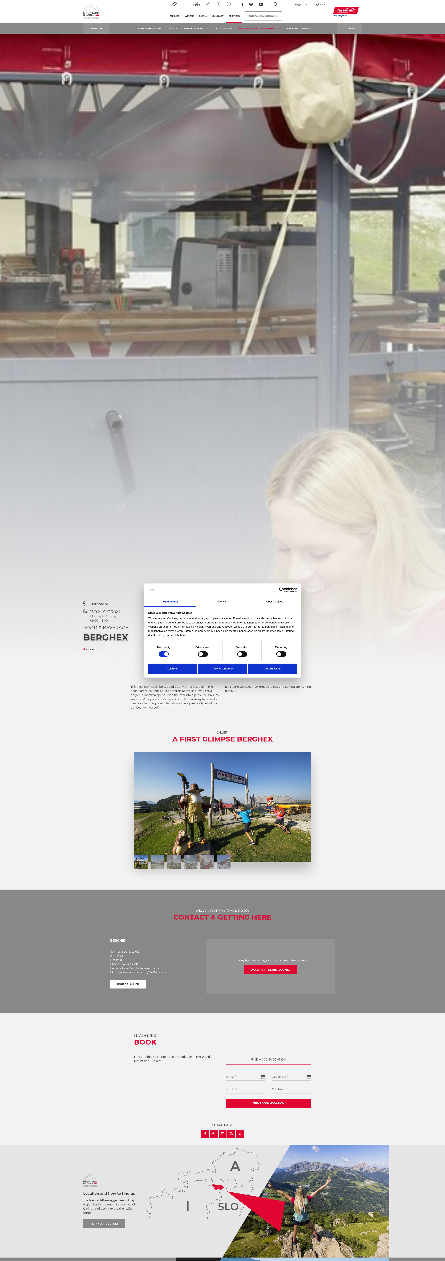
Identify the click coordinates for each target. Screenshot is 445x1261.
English (317, 4)
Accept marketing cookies (270, 969)
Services (235, 16)
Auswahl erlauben (222, 668)
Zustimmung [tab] (170, 601)
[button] (205, 1134)
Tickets (349, 28)
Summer (175, 16)
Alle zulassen (272, 668)
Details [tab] (222, 601)
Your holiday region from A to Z (259, 28)
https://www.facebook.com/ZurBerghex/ (138, 972)
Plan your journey (104, 1223)
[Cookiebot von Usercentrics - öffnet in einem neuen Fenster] (281, 590)
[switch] (203, 654)
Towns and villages (298, 28)
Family (203, 16)
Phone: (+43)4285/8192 (125, 964)
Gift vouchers (223, 28)
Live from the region (148, 28)
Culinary (218, 16)
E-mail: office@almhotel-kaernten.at (135, 968)
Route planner (128, 984)
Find (263, 16)
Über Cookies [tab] (274, 601)
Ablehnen (172, 668)
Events (172, 28)
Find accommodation (268, 1103)
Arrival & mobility (195, 28)
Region (299, 4)
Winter (189, 16)
